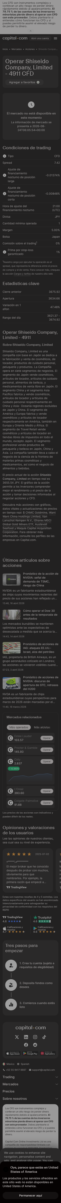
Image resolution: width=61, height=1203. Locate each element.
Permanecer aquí (30, 1195)
